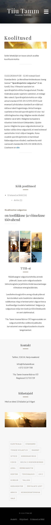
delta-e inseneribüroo (31, 462)
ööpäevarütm (26, 468)
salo (13, 498)
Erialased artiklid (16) (17, 195)
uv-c (41, 474)
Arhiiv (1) (17, 200)
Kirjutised (23, 519)
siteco (14, 456)
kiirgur (14, 480)
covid (13, 462)
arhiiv (14, 492)
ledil (13, 468)
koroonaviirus (28, 456)
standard (30, 444)
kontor (14, 474)
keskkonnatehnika (30, 492)
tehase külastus (19, 450)
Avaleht (13, 519)
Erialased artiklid (37, 519)
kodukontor (17, 486)
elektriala (16, 444)
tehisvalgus (28, 474)
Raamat (35, 450)
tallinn (26, 480)
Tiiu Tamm (23, 10)
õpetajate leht (34, 486)
